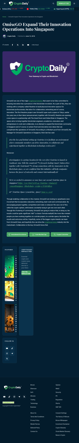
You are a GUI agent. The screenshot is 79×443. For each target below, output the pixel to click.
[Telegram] (12, 353)
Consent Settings (61, 413)
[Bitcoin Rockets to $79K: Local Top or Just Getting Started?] (9, 267)
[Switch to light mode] (74, 3)
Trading (32, 399)
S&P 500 (58, 407)
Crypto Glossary (61, 428)
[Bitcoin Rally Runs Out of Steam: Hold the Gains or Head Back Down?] (9, 318)
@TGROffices (46, 186)
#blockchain (29, 186)
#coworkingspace (16, 186)
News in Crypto (60, 435)
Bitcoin (32, 385)
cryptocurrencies (36, 101)
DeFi (31, 392)
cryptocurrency (51, 222)
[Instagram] (7, 353)
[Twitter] (7, 359)
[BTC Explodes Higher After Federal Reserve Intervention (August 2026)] (9, 291)
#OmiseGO (52, 183)
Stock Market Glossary (63, 431)
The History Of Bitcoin (62, 416)
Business (33, 407)
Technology (34, 403)
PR (56, 396)
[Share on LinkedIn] (23, 45)
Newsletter (64, 3)
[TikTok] (12, 348)
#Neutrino (43, 183)
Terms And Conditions (37, 416)
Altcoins (32, 396)
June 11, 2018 (46, 192)
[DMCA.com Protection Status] (8, 402)
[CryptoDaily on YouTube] (28, 45)
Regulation (59, 399)
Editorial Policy (35, 428)
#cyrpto (37, 186)
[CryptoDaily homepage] (19, 3)
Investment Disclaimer (63, 424)
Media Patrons (35, 424)
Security (58, 392)
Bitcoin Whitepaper (62, 420)
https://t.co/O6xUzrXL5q (28, 183)
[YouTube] (7, 348)
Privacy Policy (34, 420)
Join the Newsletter (25, 272)
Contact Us (33, 431)
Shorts (58, 403)
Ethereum (33, 388)
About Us (33, 413)
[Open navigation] (4, 3)
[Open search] (53, 3)
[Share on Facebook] (12, 45)
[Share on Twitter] (18, 45)
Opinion (58, 385)
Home (4, 17)
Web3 (57, 388)
